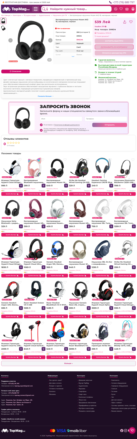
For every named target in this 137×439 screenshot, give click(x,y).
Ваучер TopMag (83, 383)
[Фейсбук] (121, 430)
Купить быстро (11, 194)
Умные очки (82, 400)
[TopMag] (15, 9)
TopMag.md (50, 436)
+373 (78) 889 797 (123, 2)
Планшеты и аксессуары (86, 411)
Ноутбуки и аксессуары (86, 408)
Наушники (81, 388)
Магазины (52, 394)
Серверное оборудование (119, 386)
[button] (49, 9)
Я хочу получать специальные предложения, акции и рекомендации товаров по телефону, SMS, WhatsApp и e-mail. (66, 130)
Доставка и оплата (55, 383)
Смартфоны (82, 391)
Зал (112, 397)
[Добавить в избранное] (20, 160)
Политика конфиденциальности (67, 125)
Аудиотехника (45, 15)
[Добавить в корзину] (21, 185)
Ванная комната (116, 411)
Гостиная (114, 391)
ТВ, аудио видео (30, 15)
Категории (17, 15)
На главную (5, 15)
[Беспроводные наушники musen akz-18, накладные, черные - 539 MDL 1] (30, 40)
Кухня (113, 394)
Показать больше (45, 96)
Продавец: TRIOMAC (98, 188)
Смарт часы (82, 394)
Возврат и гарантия (55, 386)
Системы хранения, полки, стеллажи (123, 405)
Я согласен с (62, 125)
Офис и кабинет (116, 402)
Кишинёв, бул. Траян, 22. (106, 82)
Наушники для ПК (60, 15)
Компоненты (115, 380)
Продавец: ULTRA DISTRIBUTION (11, 188)
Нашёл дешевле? (102, 36)
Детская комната (116, 400)
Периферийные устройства (87, 405)
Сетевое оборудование (118, 383)
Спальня (114, 388)
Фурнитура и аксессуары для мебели (123, 408)
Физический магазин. (107, 77)
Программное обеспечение (87, 402)
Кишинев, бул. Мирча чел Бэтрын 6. (110, 81)
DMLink (80, 40)
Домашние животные (85, 380)
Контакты (52, 391)
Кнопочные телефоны (85, 397)
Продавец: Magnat (29, 188)
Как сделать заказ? (55, 380)
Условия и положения (56, 388)
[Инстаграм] (125, 430)
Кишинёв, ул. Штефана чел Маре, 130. (111, 79)
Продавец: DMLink (103, 33)
